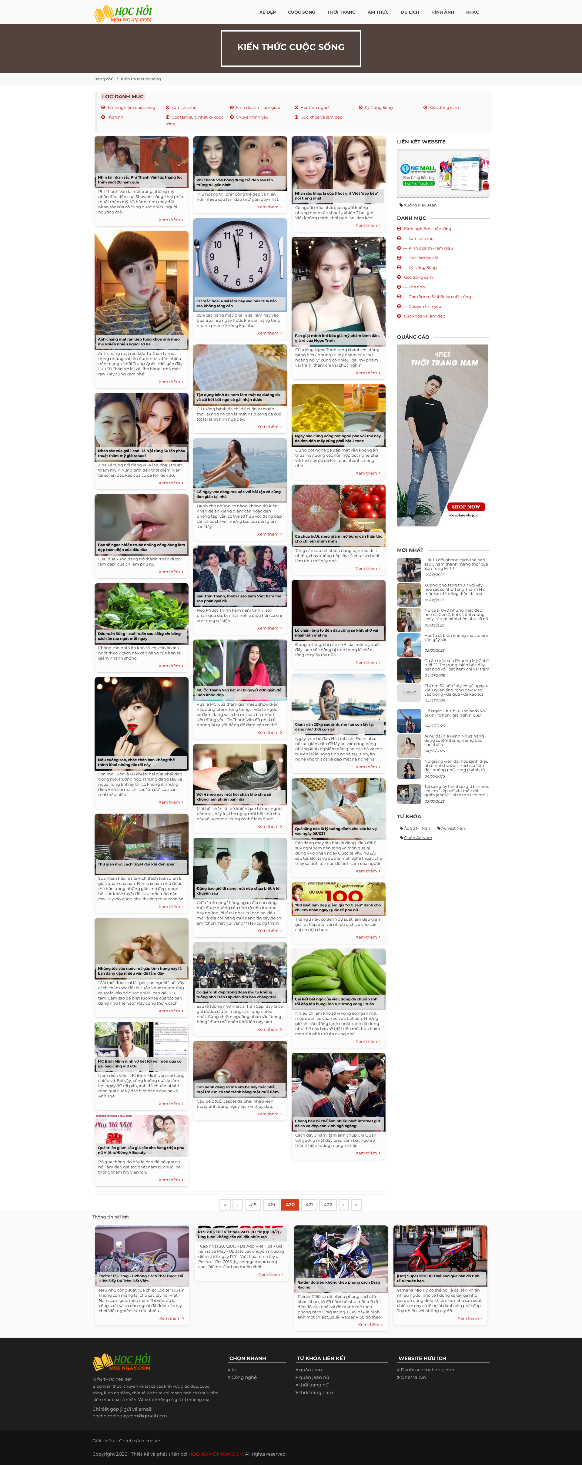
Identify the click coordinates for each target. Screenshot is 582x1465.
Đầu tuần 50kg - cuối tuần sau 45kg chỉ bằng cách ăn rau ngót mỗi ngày (139, 636)
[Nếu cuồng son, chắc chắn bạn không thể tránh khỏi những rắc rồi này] (140, 722)
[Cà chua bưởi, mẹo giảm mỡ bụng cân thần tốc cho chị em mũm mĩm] (337, 514)
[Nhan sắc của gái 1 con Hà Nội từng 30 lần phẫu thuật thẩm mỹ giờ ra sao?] (140, 425)
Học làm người (315, 107)
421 (309, 1205)
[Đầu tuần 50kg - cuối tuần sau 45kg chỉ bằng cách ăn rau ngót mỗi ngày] (140, 612)
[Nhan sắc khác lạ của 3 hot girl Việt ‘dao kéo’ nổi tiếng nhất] (337, 168)
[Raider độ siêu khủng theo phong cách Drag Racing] (339, 1257)
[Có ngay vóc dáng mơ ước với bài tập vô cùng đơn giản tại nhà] (238, 468)
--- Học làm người (420, 257)
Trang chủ (104, 78)
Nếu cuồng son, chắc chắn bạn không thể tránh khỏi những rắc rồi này (136, 762)
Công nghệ (244, 1377)
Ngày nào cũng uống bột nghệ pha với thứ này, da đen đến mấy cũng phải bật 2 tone (338, 438)
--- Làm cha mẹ (418, 238)
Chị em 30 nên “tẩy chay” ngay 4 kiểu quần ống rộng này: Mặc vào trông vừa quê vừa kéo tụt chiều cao (456, 692)
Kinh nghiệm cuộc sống (131, 107)
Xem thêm (170, 219)
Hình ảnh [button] (442, 12)
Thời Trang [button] (341, 12)
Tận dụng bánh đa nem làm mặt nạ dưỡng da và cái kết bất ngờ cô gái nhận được (238, 397)
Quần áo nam (418, 837)
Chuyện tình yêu (252, 117)
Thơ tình (115, 117)
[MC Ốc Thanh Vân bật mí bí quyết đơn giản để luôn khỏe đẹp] (238, 668)
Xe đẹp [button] (267, 12)
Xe (234, 1370)
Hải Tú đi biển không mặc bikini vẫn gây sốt (456, 637)
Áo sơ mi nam (418, 828)
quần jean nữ (314, 1377)
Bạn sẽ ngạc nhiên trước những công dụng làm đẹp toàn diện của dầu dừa (141, 547)
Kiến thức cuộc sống (141, 78)
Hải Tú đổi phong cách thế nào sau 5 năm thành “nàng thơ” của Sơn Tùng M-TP (456, 564)
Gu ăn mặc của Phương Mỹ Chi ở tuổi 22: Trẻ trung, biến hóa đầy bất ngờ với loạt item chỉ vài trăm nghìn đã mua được (457, 667)
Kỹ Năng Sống (379, 107)
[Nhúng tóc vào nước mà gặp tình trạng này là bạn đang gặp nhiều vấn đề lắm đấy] (140, 946)
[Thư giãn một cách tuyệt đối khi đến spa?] (140, 842)
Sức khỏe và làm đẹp (321, 117)
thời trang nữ (314, 1385)
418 (253, 1205)
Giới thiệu (103, 1440)
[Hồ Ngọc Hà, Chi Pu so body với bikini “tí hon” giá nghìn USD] (409, 723)
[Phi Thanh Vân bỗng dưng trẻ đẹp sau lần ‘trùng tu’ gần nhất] (238, 161)
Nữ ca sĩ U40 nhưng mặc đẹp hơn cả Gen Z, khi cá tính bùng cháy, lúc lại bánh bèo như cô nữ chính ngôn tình (456, 617)
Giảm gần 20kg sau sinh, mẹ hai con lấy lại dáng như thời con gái (334, 726)
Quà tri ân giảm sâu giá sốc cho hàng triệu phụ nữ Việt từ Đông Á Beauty (141, 1150)
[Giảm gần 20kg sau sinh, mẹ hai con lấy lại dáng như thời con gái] (337, 702)
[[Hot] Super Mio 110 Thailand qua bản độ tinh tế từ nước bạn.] (438, 1254)
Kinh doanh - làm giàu (258, 107)
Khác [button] (472, 12)
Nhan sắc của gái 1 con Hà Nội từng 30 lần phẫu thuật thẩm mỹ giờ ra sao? (141, 453)
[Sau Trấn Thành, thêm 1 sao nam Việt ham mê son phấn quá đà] (238, 574)
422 (328, 1205)
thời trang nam (316, 1392)
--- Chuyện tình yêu (422, 306)
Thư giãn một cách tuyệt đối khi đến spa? (136, 864)
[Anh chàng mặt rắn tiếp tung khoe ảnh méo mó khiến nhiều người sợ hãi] (140, 288)
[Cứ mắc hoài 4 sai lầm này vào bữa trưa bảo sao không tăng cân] (238, 263)
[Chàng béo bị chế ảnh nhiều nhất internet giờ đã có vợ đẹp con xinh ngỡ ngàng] (337, 1090)
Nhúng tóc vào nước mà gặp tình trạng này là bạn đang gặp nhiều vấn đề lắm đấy (140, 971)
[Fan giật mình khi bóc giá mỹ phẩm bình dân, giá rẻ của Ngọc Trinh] (337, 289)
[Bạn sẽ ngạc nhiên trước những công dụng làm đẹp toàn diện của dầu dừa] (140, 523)
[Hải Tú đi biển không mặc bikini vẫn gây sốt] (409, 647)
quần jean (310, 1370)
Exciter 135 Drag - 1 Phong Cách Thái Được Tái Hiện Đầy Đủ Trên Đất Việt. (141, 1278)
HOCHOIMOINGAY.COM (216, 1454)
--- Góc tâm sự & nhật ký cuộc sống (437, 296)
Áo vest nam (454, 828)
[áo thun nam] (442, 435)
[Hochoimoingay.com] (122, 10)
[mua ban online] (443, 173)
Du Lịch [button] (410, 12)
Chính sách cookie (139, 1440)
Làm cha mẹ (184, 107)
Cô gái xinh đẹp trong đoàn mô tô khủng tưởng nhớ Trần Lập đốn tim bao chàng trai (236, 994)
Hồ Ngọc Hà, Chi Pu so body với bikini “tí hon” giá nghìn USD (455, 712)
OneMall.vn (413, 1377)
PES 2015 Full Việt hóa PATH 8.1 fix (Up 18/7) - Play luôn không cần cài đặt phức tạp (239, 1234)
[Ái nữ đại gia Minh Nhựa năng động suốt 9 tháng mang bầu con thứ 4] (409, 749)
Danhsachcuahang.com (427, 1370)
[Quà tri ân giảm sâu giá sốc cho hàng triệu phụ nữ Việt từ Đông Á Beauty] (140, 1134)
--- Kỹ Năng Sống (420, 267)
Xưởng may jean (420, 205)
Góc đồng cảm (444, 107)
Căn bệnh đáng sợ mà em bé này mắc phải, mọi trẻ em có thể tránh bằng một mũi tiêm (237, 1089)
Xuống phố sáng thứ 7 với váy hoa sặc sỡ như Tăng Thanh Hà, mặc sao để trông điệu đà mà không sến (455, 591)
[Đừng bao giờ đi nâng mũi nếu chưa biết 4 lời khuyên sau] (238, 866)
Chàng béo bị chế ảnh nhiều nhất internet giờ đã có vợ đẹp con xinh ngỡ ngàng (337, 1123)
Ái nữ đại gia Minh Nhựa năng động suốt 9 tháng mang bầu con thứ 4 (454, 740)
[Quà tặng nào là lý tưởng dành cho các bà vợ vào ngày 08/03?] (337, 807)
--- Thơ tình (414, 286)
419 (271, 1205)
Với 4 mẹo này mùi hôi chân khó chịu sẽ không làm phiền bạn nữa (233, 796)
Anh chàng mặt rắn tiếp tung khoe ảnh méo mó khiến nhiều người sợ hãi (139, 341)
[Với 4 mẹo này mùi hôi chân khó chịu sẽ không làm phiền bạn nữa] (238, 772)
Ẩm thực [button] (378, 12)
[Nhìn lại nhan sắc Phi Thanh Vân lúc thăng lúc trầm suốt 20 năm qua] (140, 160)
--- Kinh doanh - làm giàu (428, 248)
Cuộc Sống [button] (301, 12)
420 (290, 1205)
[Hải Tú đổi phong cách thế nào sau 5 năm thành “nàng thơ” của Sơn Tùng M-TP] (409, 572)
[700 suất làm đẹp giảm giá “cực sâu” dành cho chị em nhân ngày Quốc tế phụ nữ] (337, 897)
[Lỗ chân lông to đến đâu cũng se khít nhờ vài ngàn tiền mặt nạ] (337, 608)
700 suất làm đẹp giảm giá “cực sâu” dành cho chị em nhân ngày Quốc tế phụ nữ (338, 907)
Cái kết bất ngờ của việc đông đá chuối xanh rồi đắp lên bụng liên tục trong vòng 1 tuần (336, 1001)
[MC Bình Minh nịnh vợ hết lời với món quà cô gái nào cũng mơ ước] (140, 1045)
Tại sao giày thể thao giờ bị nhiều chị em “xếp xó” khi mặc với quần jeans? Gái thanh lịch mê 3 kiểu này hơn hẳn (457, 793)
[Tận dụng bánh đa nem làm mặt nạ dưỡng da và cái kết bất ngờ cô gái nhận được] (238, 373)
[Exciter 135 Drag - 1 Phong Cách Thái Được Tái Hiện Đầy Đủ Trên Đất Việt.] (140, 1254)
